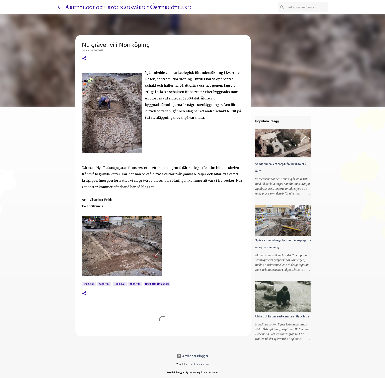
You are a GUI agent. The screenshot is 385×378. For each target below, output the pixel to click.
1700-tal (119, 284)
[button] (84, 58)
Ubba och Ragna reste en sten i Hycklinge (282, 316)
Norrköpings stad (157, 284)
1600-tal (104, 284)
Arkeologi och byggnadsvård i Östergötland (128, 7)
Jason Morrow (201, 364)
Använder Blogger (194, 356)
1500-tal (88, 284)
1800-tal (135, 284)
